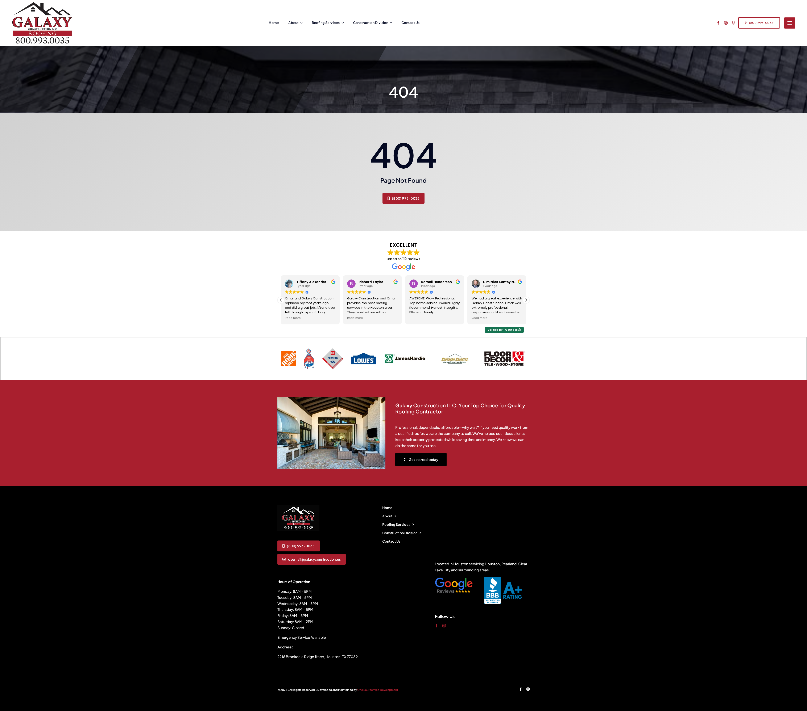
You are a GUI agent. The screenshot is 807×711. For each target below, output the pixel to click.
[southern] (455, 350)
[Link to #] (789, 23)
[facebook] (718, 23)
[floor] (505, 348)
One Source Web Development (377, 689)
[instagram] (726, 23)
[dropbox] (733, 23)
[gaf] (332, 349)
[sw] (309, 350)
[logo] (298, 506)
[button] (526, 300)
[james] (405, 348)
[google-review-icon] (454, 578)
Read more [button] (293, 318)
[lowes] (363, 354)
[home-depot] (288, 353)
